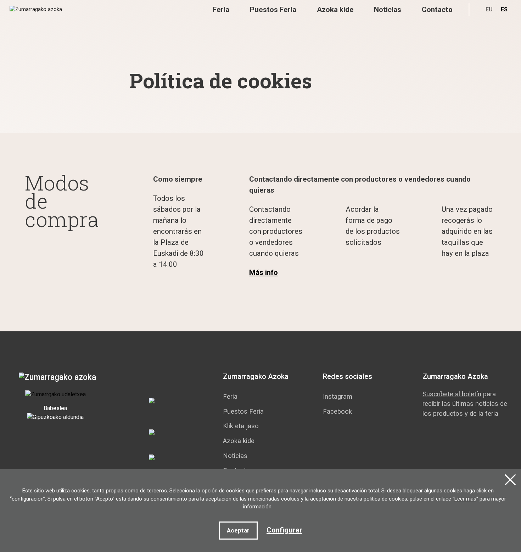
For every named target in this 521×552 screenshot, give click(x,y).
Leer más (465, 499)
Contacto (437, 9)
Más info (263, 272)
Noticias (387, 9)
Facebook (337, 411)
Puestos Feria (273, 9)
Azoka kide (335, 9)
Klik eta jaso (241, 426)
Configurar (284, 530)
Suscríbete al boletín (451, 394)
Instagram (337, 396)
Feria (221, 9)
